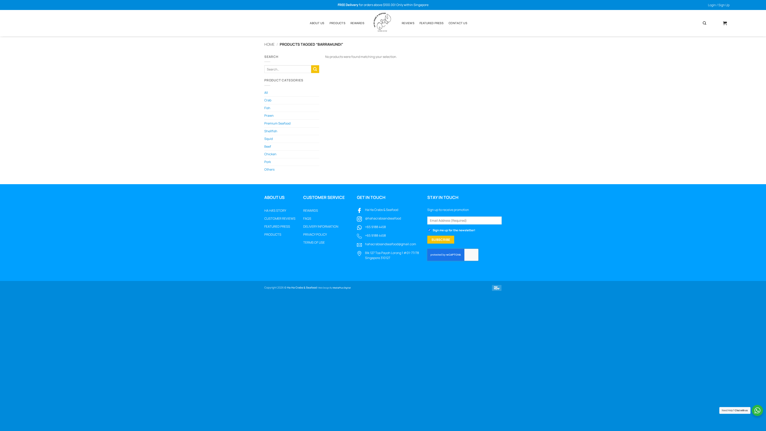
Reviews (408, 23)
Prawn (269, 115)
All (266, 92)
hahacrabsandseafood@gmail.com (390, 244)
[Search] (704, 23)
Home (269, 44)
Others (269, 169)
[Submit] (315, 69)
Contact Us (458, 23)
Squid (268, 138)
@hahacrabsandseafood (383, 218)
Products (337, 23)
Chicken (270, 154)
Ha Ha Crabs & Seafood (381, 210)
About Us (317, 23)
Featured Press (431, 23)
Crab (267, 100)
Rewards (357, 23)
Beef (267, 146)
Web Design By (334, 287)
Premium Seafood (277, 123)
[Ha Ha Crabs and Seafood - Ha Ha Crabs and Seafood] (383, 23)
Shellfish (270, 131)
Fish (267, 108)
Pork (267, 162)
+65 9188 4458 (375, 227)
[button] (718, 5)
